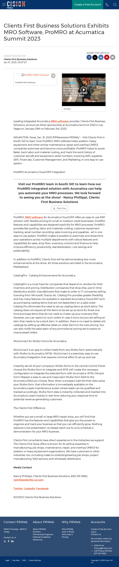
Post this (61, 208)
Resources (37, 540)
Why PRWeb (67, 529)
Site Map (16, 560)
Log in (93, 532)
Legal (7, 560)
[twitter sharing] (95, 58)
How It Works (68, 532)
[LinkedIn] (12, 541)
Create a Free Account (87, 4)
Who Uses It (67, 534)
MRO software (60, 121)
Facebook (42, 488)
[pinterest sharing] (106, 58)
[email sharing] (112, 58)
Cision (107, 560)
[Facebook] (8, 541)
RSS (24, 560)
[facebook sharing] (89, 58)
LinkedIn (29, 488)
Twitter (18, 488)
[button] (35, 75)
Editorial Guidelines (42, 537)
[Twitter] (5, 541)
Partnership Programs (43, 534)
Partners (37, 532)
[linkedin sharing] (101, 58)
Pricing (65, 537)
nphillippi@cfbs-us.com (28, 479)
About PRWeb (39, 529)
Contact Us (9, 537)
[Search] (115, 4)
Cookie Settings (35, 560)
